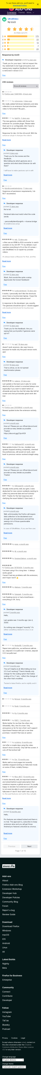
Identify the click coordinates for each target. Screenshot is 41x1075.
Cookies (14, 1038)
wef (16, 344)
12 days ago (14, 275)
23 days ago (25, 381)
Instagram (7, 1012)
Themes (21, 12)
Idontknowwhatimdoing (13, 188)
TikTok (5, 1020)
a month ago (28, 407)
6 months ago (24, 706)
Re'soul (17, 699)
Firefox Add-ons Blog (12, 885)
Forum (5, 906)
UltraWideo (13, 19)
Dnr (16, 759)
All (3, 952)
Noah (17, 706)
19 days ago (23, 344)
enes (16, 544)
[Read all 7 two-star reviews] (20, 46)
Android (6, 943)
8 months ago (27, 742)
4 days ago (14, 153)
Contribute (7, 996)
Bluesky (6, 1025)
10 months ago (23, 759)
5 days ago (25, 118)
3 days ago (28, 101)
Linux (4, 947)
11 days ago (27, 188)
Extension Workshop (12, 889)
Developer (7, 1000)
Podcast (6, 1029)
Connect (6, 991)
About (5, 880)
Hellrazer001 (19, 444)
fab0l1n (17, 118)
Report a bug (8, 910)
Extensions (11, 12)
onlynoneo (19, 101)
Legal (23, 1038)
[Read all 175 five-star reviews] (20, 36)
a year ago (32, 60)
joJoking (18, 742)
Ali (15, 551)
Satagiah (18, 594)
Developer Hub (9, 893)
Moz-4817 (18, 777)
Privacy (5, 1038)
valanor (17, 381)
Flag (3, 75)
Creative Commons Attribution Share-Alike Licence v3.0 (18, 1047)
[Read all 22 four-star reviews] (20, 39)
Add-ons (6, 876)
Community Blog (10, 901)
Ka (16, 713)
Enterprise (7, 980)
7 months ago (25, 720)
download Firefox (20, 5)
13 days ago (22, 239)
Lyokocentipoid (20, 291)
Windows (6, 930)
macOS (5, 935)
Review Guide (8, 914)
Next (29, 846)
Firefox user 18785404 (13, 568)
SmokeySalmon (20, 558)
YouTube (6, 1016)
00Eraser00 (19, 486)
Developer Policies (11, 897)
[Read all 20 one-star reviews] (20, 49)
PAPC (17, 720)
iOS (4, 939)
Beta (4, 968)
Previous (11, 846)
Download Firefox (10, 926)
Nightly (5, 963)
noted (23, 1042)
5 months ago (28, 568)
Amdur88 (18, 645)
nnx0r (13, 22)
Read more (6, 140)
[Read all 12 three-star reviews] (20, 43)
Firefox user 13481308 (13, 94)
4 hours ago (27, 94)
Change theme (7, 1064)
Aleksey (18, 587)
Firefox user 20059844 (13, 407)
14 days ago (32, 291)
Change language (9, 1057)
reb (16, 239)
